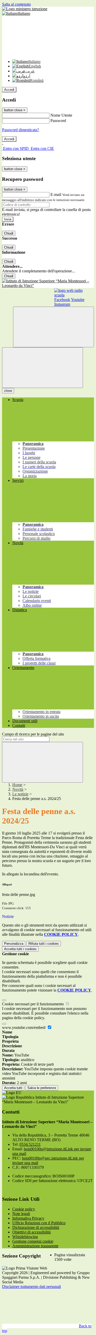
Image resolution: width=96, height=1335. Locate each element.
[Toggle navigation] (42, 367)
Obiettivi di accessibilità (31, 1232)
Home (17, 785)
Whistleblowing (25, 1236)
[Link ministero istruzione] (24, 9)
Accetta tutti (20, 949)
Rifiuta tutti (43, 943)
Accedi (9, 90)
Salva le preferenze (41, 1088)
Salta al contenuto (16, 4)
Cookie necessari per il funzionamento (33, 1004)
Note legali (21, 1213)
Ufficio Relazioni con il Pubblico (39, 1223)
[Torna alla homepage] (48, 283)
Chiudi (8, 233)
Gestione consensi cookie (32, 1241)
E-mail (55, 194)
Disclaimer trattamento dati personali (31, 1286)
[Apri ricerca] (53, 327)
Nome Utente (61, 115)
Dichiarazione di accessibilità (35, 1227)
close (8, 391)
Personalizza (13, 943)
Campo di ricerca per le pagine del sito (33, 734)
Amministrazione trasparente (35, 1246)
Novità (17, 789)
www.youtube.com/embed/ (24, 1027)
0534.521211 (30, 1144)
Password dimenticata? (20, 130)
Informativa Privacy (28, 1218)
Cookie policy (23, 1209)
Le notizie (20, 794)
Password (58, 120)
